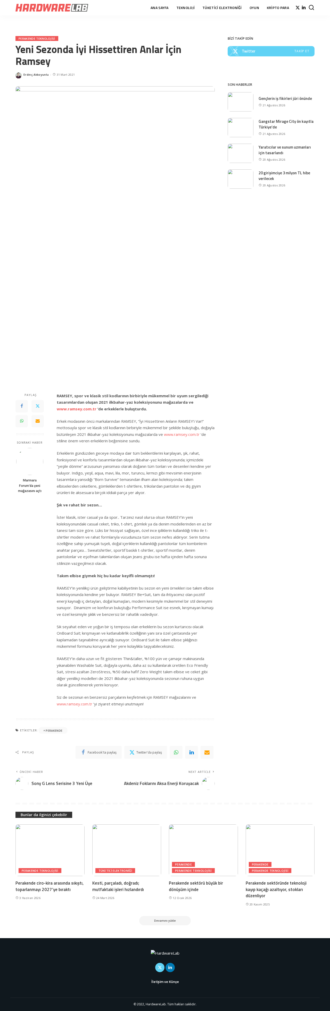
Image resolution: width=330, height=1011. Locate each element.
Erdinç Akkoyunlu (36, 74)
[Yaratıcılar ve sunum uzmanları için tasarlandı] (240, 153)
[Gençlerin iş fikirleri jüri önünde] (240, 101)
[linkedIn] (191, 752)
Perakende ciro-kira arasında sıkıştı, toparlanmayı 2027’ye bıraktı (49, 886)
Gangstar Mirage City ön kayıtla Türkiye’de (286, 124)
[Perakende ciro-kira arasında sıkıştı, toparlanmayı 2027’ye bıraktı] (50, 850)
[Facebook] (21, 406)
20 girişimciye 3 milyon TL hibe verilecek (284, 176)
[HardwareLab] (51, 8)
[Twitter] (297, 7)
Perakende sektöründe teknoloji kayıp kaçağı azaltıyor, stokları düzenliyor (276, 889)
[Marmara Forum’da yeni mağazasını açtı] (29, 461)
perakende (54, 730)
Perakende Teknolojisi (37, 38)
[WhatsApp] (21, 421)
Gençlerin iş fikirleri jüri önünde (285, 98)
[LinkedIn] (304, 7)
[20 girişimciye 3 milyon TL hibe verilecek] (240, 179)
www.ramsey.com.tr (182, 434)
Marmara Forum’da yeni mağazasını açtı (30, 485)
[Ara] (311, 7)
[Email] (37, 421)
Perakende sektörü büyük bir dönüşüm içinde (196, 886)
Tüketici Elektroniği (115, 870)
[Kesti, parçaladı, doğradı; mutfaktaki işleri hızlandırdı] (126, 850)
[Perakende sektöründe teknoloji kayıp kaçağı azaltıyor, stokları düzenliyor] (280, 850)
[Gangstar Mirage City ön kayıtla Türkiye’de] (240, 127)
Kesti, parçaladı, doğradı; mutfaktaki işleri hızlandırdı (118, 886)
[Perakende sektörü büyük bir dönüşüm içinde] (203, 850)
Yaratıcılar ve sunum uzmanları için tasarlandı (285, 150)
